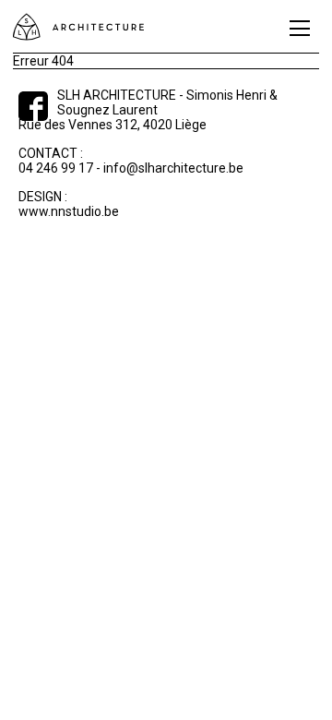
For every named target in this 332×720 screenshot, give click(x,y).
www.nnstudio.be (68, 211)
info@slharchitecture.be (173, 168)
